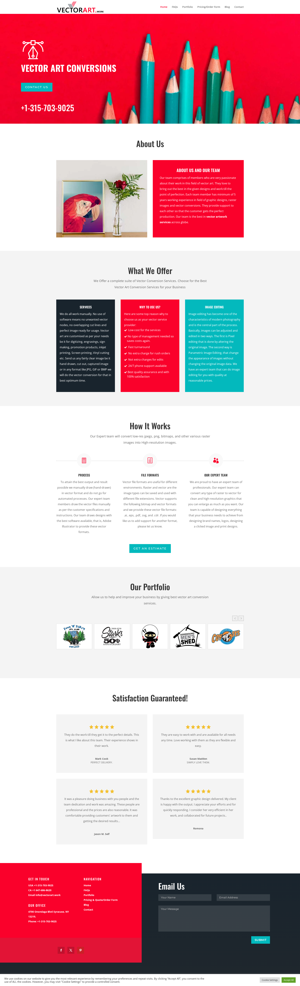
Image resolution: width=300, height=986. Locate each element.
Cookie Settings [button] (270, 979)
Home (163, 7)
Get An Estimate (150, 548)
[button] (241, 618)
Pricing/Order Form (208, 7)
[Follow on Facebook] (61, 950)
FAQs (175, 7)
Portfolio (187, 7)
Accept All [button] (289, 979)
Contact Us (36, 87)
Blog (227, 7)
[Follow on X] (70, 950)
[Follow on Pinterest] (80, 950)
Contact (239, 7)
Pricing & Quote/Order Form (101, 900)
